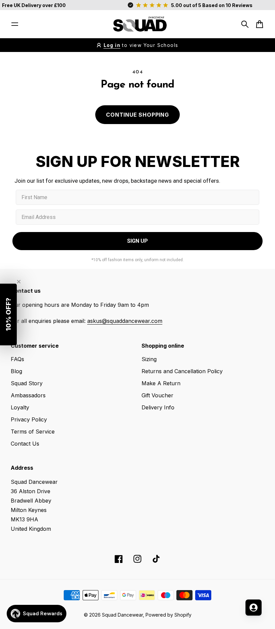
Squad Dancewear (122, 615)
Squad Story (27, 383)
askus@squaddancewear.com (124, 321)
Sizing (149, 359)
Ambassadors (28, 395)
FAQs (17, 359)
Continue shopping (137, 114)
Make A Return (161, 383)
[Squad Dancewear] (137, 24)
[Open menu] (15, 24)
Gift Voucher (157, 395)
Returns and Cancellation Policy (182, 371)
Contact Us (25, 443)
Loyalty (20, 407)
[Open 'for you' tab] (253, 607)
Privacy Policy (29, 419)
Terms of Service (33, 431)
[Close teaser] (18, 281)
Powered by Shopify (168, 615)
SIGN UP (137, 241)
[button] (8, 314)
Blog (16, 371)
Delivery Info (158, 407)
